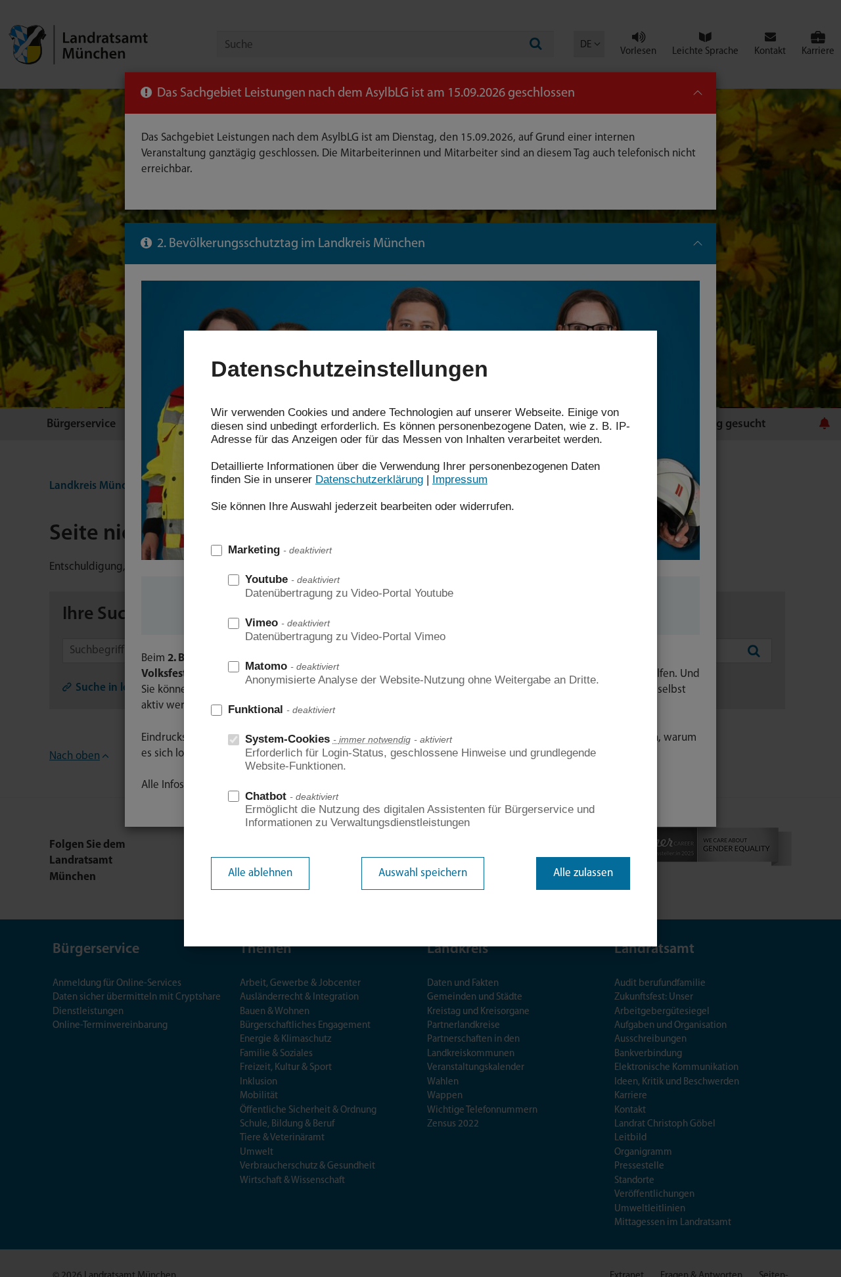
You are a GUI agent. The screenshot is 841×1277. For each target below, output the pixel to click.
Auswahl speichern (422, 873)
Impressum (460, 479)
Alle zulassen (583, 873)
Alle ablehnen (260, 873)
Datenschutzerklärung (369, 479)
